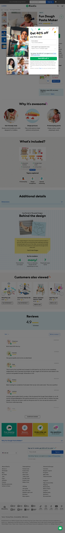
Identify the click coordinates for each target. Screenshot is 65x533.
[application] (60, 528)
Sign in (40, 68)
